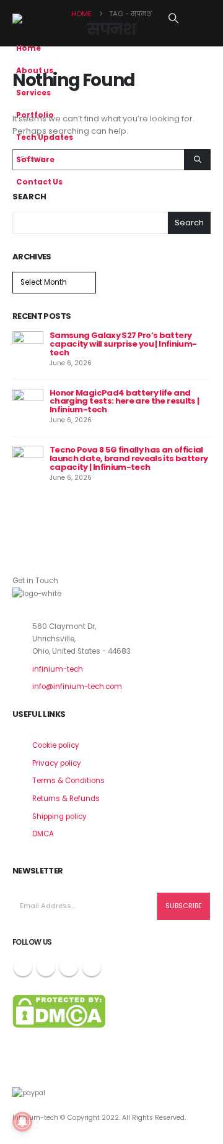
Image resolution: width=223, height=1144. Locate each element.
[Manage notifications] (22, 1122)
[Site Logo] (43, 19)
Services (33, 93)
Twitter (46, 967)
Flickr (91, 967)
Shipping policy (59, 816)
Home (28, 48)
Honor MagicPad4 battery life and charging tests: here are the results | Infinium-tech (124, 401)
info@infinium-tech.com (77, 686)
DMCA (43, 834)
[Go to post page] (27, 346)
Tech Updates (44, 137)
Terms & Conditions (68, 781)
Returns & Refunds (66, 799)
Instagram (68, 967)
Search (29, 196)
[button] (173, 18)
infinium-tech (57, 669)
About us (34, 71)
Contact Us (39, 182)
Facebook (23, 967)
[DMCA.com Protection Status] (58, 1010)
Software (35, 160)
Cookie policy (55, 745)
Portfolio (35, 115)
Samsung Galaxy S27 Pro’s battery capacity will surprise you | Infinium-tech (123, 343)
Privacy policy (56, 763)
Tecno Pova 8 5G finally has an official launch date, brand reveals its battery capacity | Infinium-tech (129, 458)
